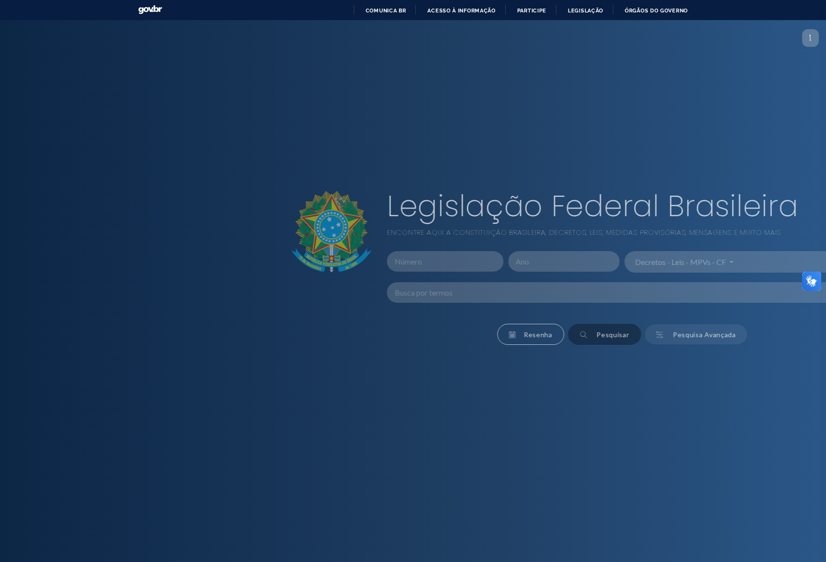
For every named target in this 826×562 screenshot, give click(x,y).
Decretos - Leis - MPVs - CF (521, 261)
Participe (531, 10)
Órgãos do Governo (656, 10)
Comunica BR (386, 10)
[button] (370, 334)
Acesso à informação (461, 10)
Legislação (585, 10)
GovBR (150, 9)
